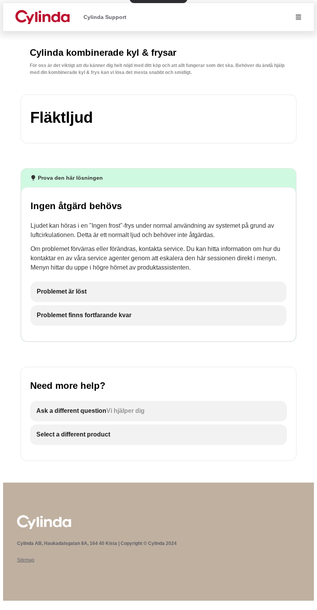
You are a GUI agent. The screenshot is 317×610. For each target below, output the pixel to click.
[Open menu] (298, 17)
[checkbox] (158, 292)
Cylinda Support (105, 17)
